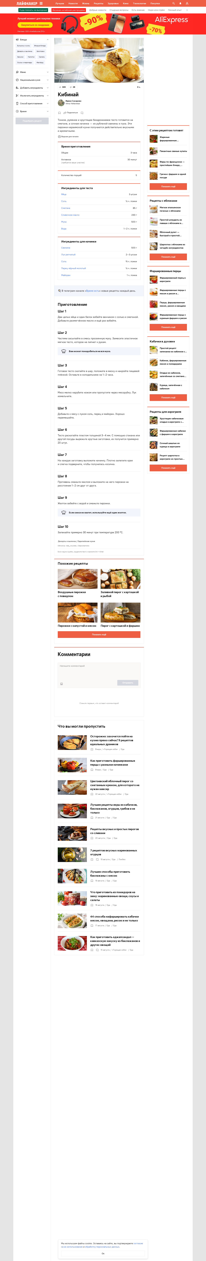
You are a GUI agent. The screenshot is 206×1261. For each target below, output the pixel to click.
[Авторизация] (187, 3)
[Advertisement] (168, 80)
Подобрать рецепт (32, 121)
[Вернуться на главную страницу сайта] (27, 3)
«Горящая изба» (110, 749)
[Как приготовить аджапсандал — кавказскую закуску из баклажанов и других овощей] (99, 943)
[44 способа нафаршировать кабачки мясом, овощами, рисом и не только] (99, 921)
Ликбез (122, 859)
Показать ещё (99, 634)
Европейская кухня (86, 541)
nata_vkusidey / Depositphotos (77, 546)
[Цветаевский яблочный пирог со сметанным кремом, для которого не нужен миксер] (99, 787)
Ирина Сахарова (73, 101)
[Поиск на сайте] (173, 3)
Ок (103, 1253)
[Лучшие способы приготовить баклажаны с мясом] (99, 876)
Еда (122, 749)
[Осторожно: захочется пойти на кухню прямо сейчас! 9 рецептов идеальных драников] (99, 742)
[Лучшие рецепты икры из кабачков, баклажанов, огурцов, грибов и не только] (99, 811)
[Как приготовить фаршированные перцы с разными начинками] (99, 765)
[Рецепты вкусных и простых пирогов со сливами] (99, 833)
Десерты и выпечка (67, 541)
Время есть (92, 290)
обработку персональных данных (102, 1246)
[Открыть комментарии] (97, 859)
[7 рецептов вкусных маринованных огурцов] (99, 854)
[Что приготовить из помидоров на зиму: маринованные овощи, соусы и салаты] (99, 898)
